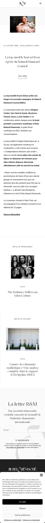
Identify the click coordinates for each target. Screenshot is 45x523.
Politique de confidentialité (12, 520)
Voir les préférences (22, 515)
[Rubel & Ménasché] (23, 3)
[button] (41, 475)
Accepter (22, 502)
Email (7, 430)
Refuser (22, 508)
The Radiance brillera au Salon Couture (22, 293)
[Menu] (38, 3)
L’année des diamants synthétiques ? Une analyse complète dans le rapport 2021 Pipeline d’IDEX (22, 369)
